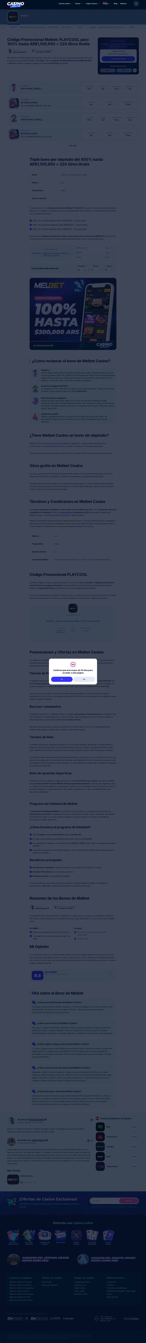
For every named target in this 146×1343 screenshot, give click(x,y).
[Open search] (136, 3)
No (84, 679)
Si (62, 679)
